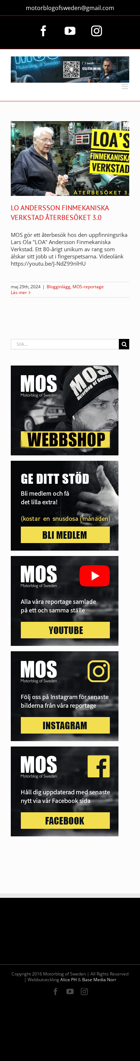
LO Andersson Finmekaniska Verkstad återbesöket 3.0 (60, 212)
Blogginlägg (58, 287)
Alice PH (68, 980)
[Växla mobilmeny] (125, 86)
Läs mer (19, 292)
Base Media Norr (99, 980)
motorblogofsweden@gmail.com (70, 8)
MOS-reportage (88, 287)
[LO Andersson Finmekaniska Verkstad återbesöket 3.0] (70, 158)
